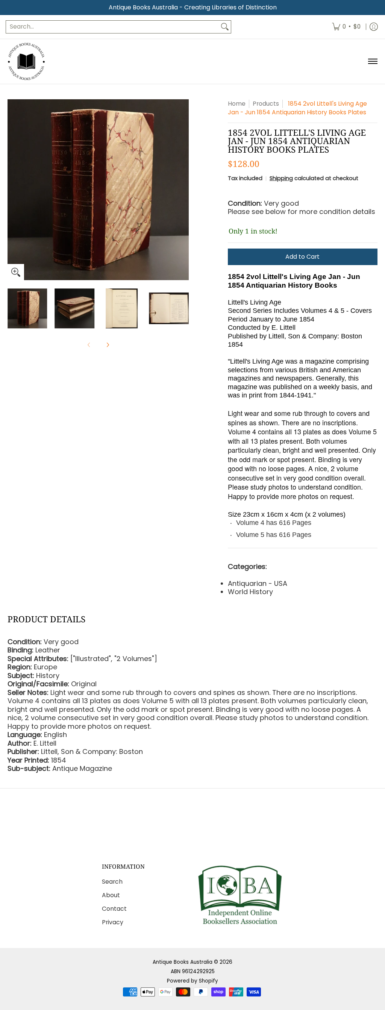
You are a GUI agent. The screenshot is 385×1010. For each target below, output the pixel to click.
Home (237, 103)
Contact (114, 908)
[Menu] (372, 61)
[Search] (225, 27)
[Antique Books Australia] (26, 61)
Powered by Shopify (192, 980)
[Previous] (13, 190)
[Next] (183, 190)
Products (266, 103)
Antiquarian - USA (257, 583)
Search (112, 881)
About (111, 895)
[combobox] (112, 27)
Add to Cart (302, 256)
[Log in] (373, 27)
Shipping (281, 178)
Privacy (112, 922)
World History (250, 591)
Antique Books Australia (182, 962)
